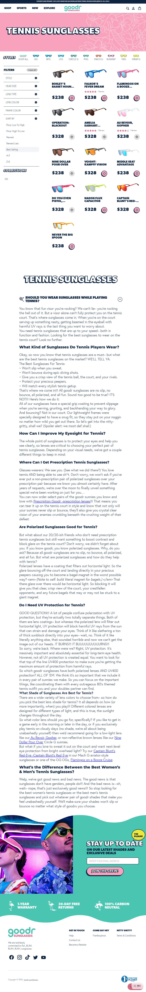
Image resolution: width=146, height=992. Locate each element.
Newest (10, 137)
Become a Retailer (77, 944)
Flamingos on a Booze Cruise (91, 760)
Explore (49, 8)
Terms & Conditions (126, 935)
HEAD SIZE (11, 86)
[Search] (93, 8)
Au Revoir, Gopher (43, 738)
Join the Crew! (105, 871)
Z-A (8, 161)
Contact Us (74, 940)
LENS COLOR (16, 102)
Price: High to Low (15, 131)
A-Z (8, 155)
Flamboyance (99, 935)
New (35, 8)
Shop (7, 8)
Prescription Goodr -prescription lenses (62, 501)
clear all (32, 69)
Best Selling (12, 149)
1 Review (101, 91)
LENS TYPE (11, 94)
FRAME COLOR (17, 110)
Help (71, 935)
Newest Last (12, 143)
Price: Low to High (15, 125)
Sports (21, 8)
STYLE (9, 78)
